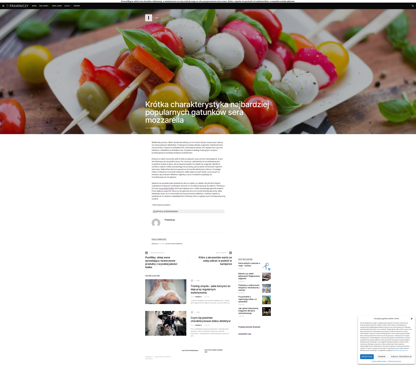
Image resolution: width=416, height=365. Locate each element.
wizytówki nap (244, 334)
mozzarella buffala (166, 188)
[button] (412, 318)
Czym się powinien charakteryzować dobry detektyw (211, 319)
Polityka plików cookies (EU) (214, 351)
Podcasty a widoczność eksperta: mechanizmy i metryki (249, 287)
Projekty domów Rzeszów (249, 327)
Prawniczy (153, 128)
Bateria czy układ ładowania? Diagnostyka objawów (249, 276)
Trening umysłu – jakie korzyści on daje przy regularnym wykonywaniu (210, 289)
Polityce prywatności (401, 350)
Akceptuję (367, 357)
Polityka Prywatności (394, 361)
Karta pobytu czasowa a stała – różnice (249, 264)
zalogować (161, 243)
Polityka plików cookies (379, 361)
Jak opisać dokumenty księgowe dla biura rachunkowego (248, 310)
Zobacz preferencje (401, 357)
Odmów (381, 357)
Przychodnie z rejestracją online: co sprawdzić (247, 299)
